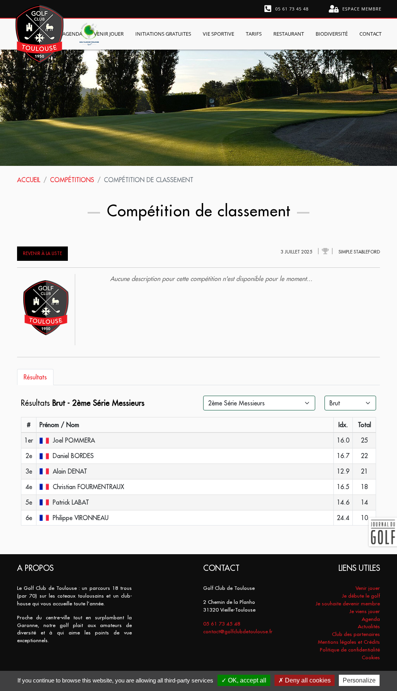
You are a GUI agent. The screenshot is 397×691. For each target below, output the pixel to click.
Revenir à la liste (42, 253)
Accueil (28, 180)
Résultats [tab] (35, 377)
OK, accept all (246, 680)
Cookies (371, 657)
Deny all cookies (307, 680)
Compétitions (72, 180)
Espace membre (361, 9)
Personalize (359, 680)
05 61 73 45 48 (291, 9)
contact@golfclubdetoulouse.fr (238, 631)
